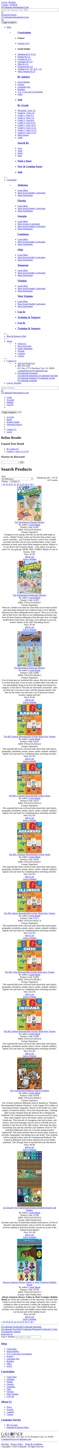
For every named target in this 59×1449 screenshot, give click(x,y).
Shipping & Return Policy (18, 1427)
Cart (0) (10, 405)
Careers (21, 356)
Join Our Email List (26, 363)
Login (9, 397)
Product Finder (13, 422)
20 (9, 484)
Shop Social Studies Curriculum (31, 193)
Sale (20, 99)
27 (29, 484)
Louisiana (23, 234)
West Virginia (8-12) (26, 71)
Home (9, 419)
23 (18, 484)
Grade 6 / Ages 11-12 (27, 128)
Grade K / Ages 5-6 (26, 113)
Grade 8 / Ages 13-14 (27, 132)
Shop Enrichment (25, 195)
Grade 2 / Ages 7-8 (26, 118)
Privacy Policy (17, 1444)
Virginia (22, 280)
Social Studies (24, 82)
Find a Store (25, 161)
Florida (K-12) (24, 57)
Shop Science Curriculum (29, 224)
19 (7, 484)
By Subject (24, 76)
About (9, 341)
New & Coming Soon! (30, 166)
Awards (21, 351)
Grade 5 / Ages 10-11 (27, 125)
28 (31, 484)
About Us (22, 343)
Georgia (22, 216)
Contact (5, 5)
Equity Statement (25, 348)
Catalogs (21, 353)
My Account (12, 1425)
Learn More (23, 190)
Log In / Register (8, 2)
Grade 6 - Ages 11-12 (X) (18, 451)
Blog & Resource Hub (16, 336)
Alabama (23, 185)
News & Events (24, 346)
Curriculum (24, 32)
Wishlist (10, 402)
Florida (22, 200)
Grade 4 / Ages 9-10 (26, 123)
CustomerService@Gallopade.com (33, 371)
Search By (23, 142)
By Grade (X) (13, 449)
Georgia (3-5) (23, 43)
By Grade (23, 105)
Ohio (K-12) (23, 64)
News (9, 1407)
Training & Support (29, 317)
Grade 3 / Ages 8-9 (26, 120)
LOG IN (10, 1396)
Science (21, 84)
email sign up (7, 1334)
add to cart (29, 557)
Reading (21, 89)
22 (15, 484)
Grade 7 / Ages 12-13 (27, 130)
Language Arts (24, 87)
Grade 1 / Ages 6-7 (26, 115)
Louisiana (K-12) (25, 61)
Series (20, 153)
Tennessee (23, 265)
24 (20, 484)
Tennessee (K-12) (25, 66)
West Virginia (25, 296)
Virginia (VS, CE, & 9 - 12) (30, 69)
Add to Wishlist (29, 559)
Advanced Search (8, 15)
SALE (9, 1366)
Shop (9, 27)
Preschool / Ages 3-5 (27, 110)
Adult (20, 137)
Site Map (5, 1444)
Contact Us (11, 361)
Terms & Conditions (33, 1444)
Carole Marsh (34, 525)
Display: (5, 481)
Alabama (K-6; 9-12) (27, 54)
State (20, 155)
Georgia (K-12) (24, 59)
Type (20, 148)
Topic (20, 151)
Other (20, 94)
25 (23, 484)
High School (23, 135)
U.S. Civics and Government (30, 92)
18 (4, 484)
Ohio (20, 249)
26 (26, 484)
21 (12, 484)
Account (10, 400)
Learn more (12, 1377)
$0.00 (13, 5)
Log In (21, 311)
